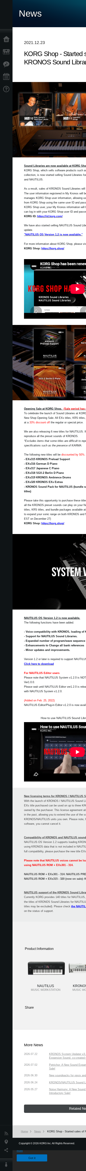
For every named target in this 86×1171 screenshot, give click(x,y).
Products (7, 52)
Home (7, 39)
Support (7, 89)
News (7, 1133)
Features (7, 64)
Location (7, 1142)
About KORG (7, 1165)
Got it (31, 1158)
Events (7, 77)
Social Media (7, 1150)
